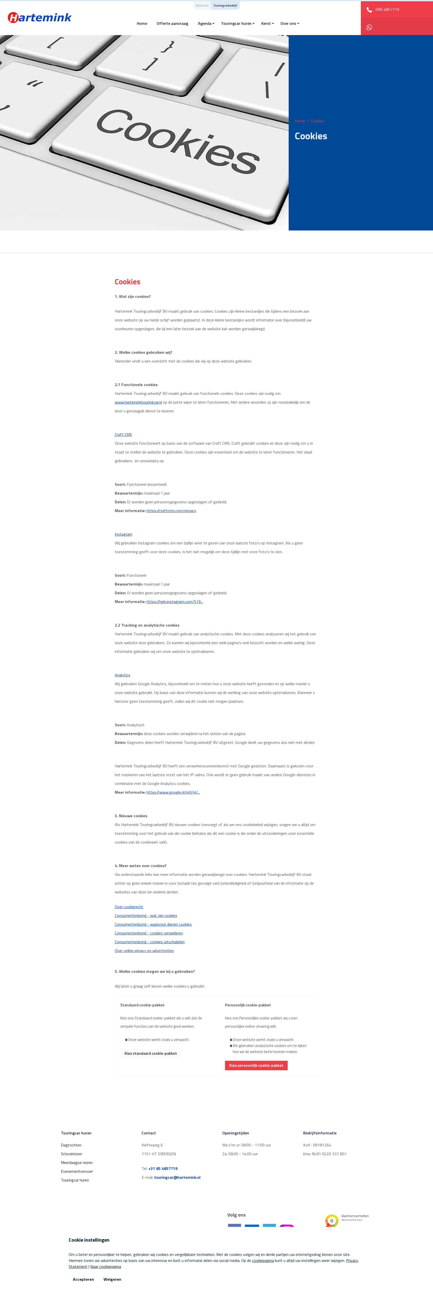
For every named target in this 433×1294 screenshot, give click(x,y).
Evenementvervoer (77, 1171)
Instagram (123, 534)
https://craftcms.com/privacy (171, 511)
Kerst (266, 23)
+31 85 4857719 (162, 1168)
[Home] (40, 17)
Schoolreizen (71, 1154)
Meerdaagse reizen (77, 1162)
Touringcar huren (236, 23)
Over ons (288, 23)
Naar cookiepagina (105, 1266)
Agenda (204, 23)
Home (142, 23)
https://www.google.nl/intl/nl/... (173, 792)
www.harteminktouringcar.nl (138, 402)
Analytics (122, 675)
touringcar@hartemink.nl (177, 1177)
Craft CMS (123, 434)
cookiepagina (263, 1260)
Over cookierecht (129, 907)
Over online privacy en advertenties (144, 951)
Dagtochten (71, 1145)
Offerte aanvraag (172, 23)
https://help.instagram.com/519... (175, 602)
